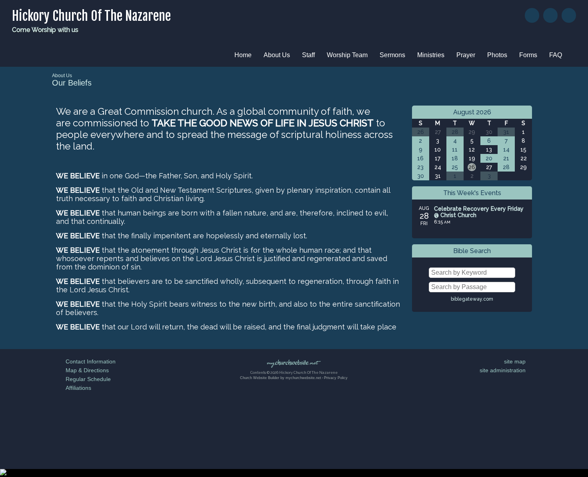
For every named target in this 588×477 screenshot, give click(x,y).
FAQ (555, 55)
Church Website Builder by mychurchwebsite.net (280, 378)
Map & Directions (85, 370)
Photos (497, 55)
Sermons (392, 55)
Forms (528, 55)
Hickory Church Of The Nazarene (91, 16)
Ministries (430, 55)
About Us (277, 55)
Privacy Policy (336, 378)
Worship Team (347, 55)
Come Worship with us (45, 30)
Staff (308, 55)
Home (243, 55)
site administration (503, 370)
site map (515, 361)
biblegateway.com (472, 299)
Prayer (465, 55)
